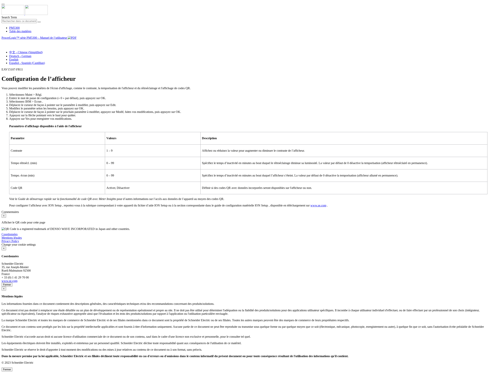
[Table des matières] (3, 42)
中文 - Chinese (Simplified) (26, 52)
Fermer (7, 284)
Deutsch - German (20, 56)
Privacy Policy (10, 241)
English (13, 59)
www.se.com (318, 205)
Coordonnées (10, 234)
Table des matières (20, 31)
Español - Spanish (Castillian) (27, 63)
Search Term (9, 17)
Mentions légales (12, 237)
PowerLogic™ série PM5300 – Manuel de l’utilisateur (35, 37)
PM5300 (14, 27)
